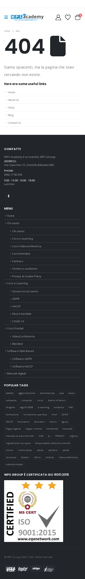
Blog (10, 115)
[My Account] (58, 17)
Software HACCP (22, 366)
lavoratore (24, 421)
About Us (13, 99)
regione (73, 435)
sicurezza (11, 457)
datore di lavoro (57, 400)
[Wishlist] (67, 17)
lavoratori (39, 421)
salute (40, 450)
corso (40, 400)
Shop (11, 107)
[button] (7, 17)
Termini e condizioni (24, 268)
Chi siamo (13, 223)
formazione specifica (35, 414)
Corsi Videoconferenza (26, 246)
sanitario (53, 450)
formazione (12, 414)
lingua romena (34, 428)
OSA (41, 435)
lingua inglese (13, 428)
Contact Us (14, 122)
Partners (17, 261)
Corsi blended (21, 253)
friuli (54, 414)
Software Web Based (20, 351)
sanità (66, 450)
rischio (9, 450)
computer (27, 400)
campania (11, 400)
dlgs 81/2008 (26, 407)
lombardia (52, 428)
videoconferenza (68, 457)
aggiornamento (26, 393)
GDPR (15, 299)
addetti (10, 393)
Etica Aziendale (21, 314)
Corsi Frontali (15, 328)
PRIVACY (60, 435)
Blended (17, 344)
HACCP (16, 306)
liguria (64, 421)
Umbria (50, 457)
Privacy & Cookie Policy (26, 276)
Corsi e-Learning (22, 238)
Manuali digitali (16, 373)
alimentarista (47, 393)
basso (71, 393)
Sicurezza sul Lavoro (25, 291)
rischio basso (25, 450)
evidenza (59, 407)
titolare (25, 457)
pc (49, 435)
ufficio (37, 457)
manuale (67, 428)
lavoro (53, 421)
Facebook (9, 196)
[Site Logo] (27, 17)
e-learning (43, 407)
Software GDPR (22, 359)
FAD (71, 407)
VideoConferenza (23, 336)
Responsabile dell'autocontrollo (53, 443)
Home (11, 92)
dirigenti (10, 407)
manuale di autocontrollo (20, 435)
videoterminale (14, 464)
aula (61, 393)
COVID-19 (18, 321)
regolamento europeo (18, 443)
